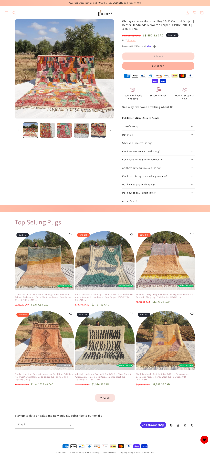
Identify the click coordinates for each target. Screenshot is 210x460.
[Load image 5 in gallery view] (98, 130)
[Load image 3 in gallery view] (64, 130)
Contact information (145, 452)
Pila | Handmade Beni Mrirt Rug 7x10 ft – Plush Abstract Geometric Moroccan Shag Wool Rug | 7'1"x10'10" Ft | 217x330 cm (162, 377)
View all (105, 397)
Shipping (131, 40)
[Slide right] (110, 130)
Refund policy (78, 452)
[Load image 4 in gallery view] (81, 130)
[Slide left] (18, 130)
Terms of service (109, 452)
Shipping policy (126, 452)
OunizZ (66, 452)
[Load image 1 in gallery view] (30, 130)
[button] (6, 12)
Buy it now (158, 65)
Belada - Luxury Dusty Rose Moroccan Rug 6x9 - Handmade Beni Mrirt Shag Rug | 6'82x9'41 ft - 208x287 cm (164, 296)
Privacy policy (93, 452)
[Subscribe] (70, 425)
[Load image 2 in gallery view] (47, 130)
